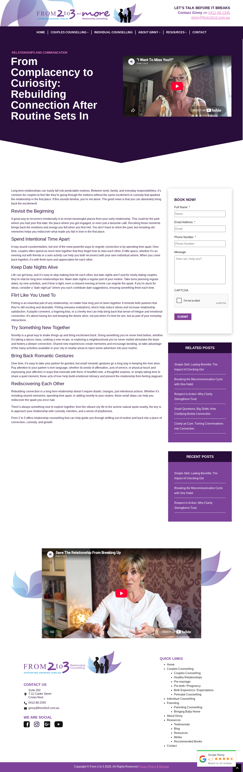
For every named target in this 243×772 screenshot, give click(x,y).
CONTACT (199, 32)
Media (178, 737)
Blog (177, 728)
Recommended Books (188, 741)
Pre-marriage (182, 681)
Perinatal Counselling (187, 694)
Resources (181, 732)
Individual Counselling (181, 698)
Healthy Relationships (188, 677)
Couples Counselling (187, 673)
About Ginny (175, 715)
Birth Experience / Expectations (193, 690)
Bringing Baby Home (187, 711)
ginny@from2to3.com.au (210, 17)
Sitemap (164, 766)
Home (171, 664)
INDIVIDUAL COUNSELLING (113, 32)
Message (180, 252)
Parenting (173, 703)
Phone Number (185, 237)
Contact (172, 745)
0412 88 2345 (219, 13)
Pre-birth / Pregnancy (187, 685)
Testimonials (182, 724)
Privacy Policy (147, 766)
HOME (40, 32)
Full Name (182, 207)
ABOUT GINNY (148, 32)
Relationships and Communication (39, 52)
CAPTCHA (181, 290)
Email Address (184, 222)
